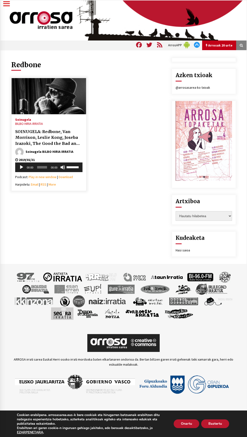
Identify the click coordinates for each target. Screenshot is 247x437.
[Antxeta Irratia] (62, 277)
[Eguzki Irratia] (35, 289)
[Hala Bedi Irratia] (155, 289)
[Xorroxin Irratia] (142, 313)
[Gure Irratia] (121, 289)
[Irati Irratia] (183, 289)
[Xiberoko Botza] (112, 313)
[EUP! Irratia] (93, 289)
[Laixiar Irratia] (79, 301)
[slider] (73, 166)
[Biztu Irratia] (225, 277)
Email (34, 184)
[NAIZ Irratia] (108, 301)
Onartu (186, 423)
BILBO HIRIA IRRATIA (29, 123)
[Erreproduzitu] (21, 167)
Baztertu (215, 423)
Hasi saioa (183, 250)
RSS (43, 184)
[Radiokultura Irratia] (183, 301)
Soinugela (23, 119)
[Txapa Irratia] (87, 313)
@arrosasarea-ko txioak (193, 87)
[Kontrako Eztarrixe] (64, 301)
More (52, 184)
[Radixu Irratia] (218, 301)
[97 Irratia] (28, 277)
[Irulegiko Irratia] (211, 289)
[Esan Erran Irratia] (66, 289)
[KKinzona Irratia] (34, 301)
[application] (48, 167)
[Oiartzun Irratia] (148, 301)
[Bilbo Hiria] (200, 277)
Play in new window (42, 177)
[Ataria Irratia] (135, 277)
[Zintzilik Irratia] (179, 313)
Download (66, 177)
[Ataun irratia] (167, 277)
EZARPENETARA (30, 432)
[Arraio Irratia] (101, 277)
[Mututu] (62, 167)
